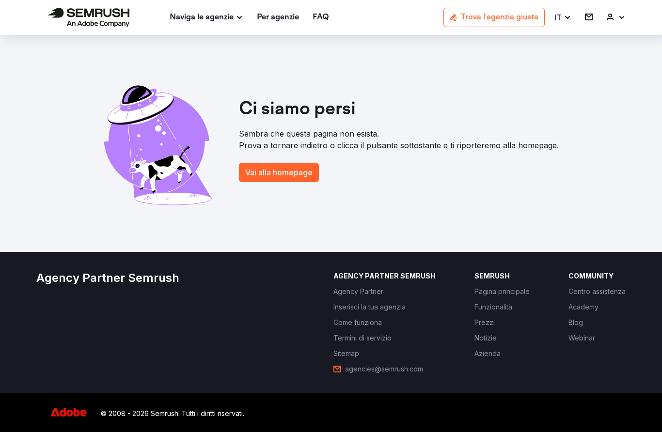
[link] (278, 18)
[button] (562, 18)
